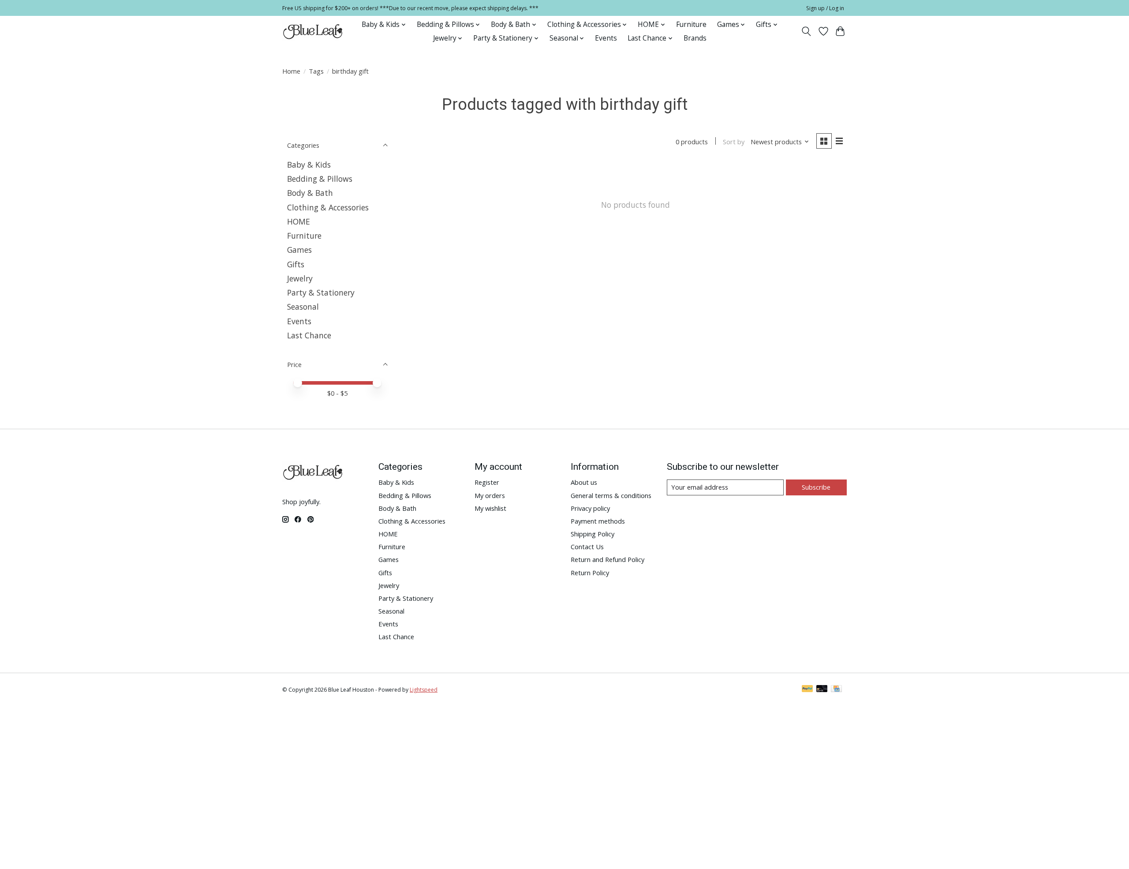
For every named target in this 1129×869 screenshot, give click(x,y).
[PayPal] (807, 689)
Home (291, 71)
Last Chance (309, 335)
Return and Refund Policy (607, 559)
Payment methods (598, 521)
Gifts (295, 264)
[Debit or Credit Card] (822, 689)
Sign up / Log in (825, 8)
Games (299, 249)
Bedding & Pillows (319, 178)
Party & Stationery (321, 292)
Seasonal (303, 306)
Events (606, 38)
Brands (695, 38)
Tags (316, 71)
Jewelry (300, 278)
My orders (490, 495)
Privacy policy (590, 508)
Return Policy (590, 572)
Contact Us (587, 546)
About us (584, 482)
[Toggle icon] (806, 31)
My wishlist (490, 508)
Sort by (733, 141)
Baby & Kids (309, 164)
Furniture (691, 24)
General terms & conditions (611, 495)
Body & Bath (310, 192)
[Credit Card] (836, 689)
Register (487, 482)
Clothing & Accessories (328, 207)
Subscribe (816, 487)
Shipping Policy (592, 533)
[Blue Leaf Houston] (313, 31)
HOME (298, 221)
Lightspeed (423, 689)
